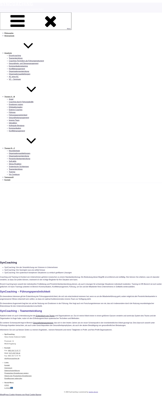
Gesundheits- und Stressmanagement (23, 63)
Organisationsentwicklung (19, 71)
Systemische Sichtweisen (19, 167)
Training (12, 172)
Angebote (8, 53)
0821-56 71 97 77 (14, 350)
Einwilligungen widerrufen (13, 378)
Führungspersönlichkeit (18, 115)
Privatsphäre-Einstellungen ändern (16, 373)
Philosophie (8, 33)
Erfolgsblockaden (15, 107)
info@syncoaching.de (11, 358)
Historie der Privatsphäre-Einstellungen (18, 376)
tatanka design (93, 392)
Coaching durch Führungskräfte (21, 102)
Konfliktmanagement (17, 69)
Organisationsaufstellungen (19, 74)
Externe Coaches (15, 110)
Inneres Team (14, 120)
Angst (11, 99)
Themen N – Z (9, 148)
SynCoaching (16, 4)
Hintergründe (9, 36)
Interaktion (13, 123)
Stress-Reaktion (15, 164)
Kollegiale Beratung (16, 126)
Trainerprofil (9, 177)
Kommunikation (15, 128)
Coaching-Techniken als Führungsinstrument (26, 61)
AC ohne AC (14, 77)
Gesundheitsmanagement (19, 118)
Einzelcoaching (15, 55)
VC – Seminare (15, 79)
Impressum (8, 368)
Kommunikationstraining (18, 66)
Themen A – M (9, 96)
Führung (12, 112)
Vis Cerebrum (14, 174)
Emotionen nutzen (16, 104)
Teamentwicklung (15, 58)
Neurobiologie (14, 151)
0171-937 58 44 (14, 353)
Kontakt (7, 180)
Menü (69, 29)
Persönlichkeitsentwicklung (19, 159)
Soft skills (12, 161)
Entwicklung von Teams (45, 316)
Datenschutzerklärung (12, 370)
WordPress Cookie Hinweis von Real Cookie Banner (20, 395)
